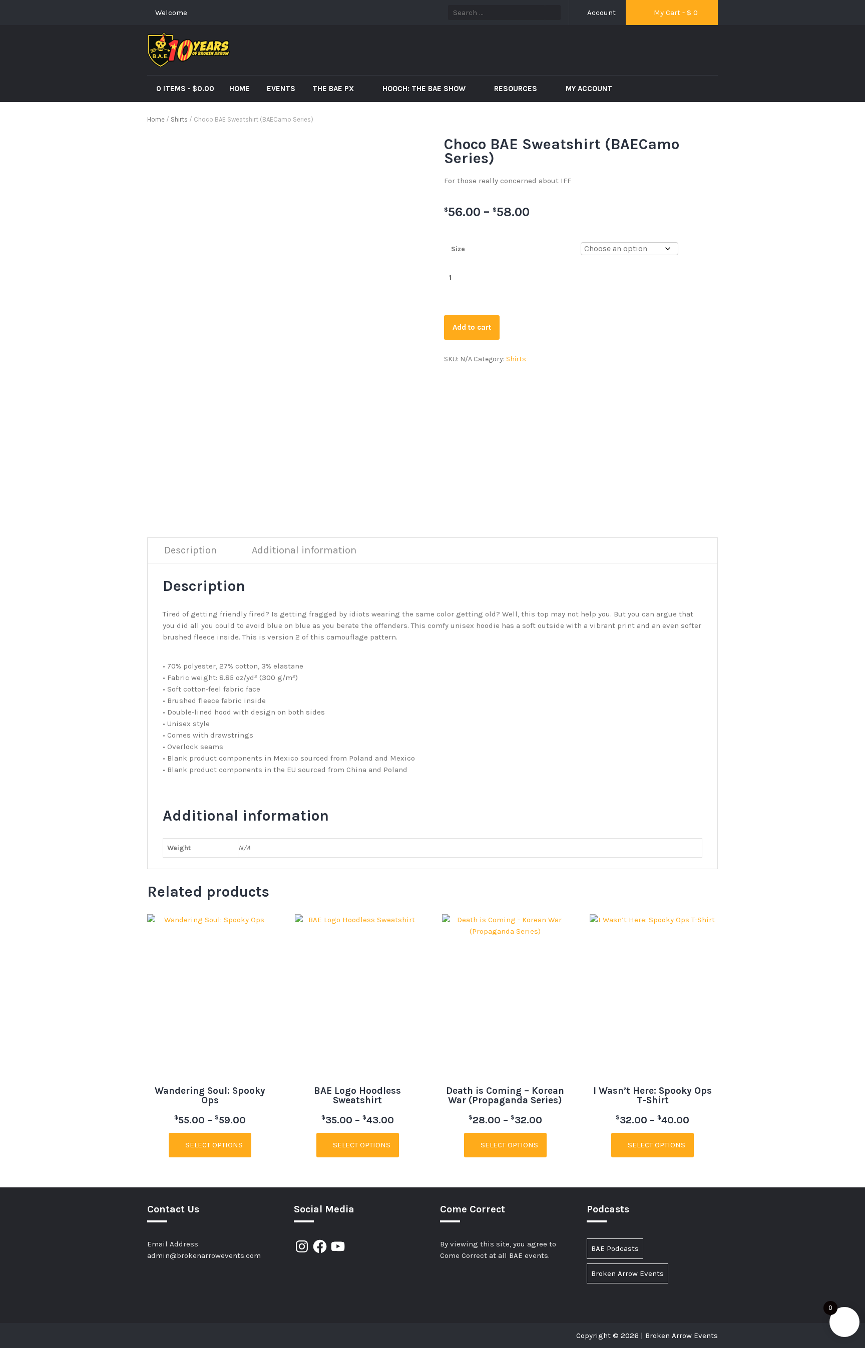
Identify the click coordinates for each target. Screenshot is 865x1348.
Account (600, 12)
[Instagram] (302, 1246)
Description (190, 550)
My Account (589, 88)
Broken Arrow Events (627, 1273)
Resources (516, 88)
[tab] (190, 550)
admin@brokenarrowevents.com (204, 1255)
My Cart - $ (675, 12)
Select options (213, 1144)
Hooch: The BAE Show (425, 88)
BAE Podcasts (615, 1248)
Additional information (304, 550)
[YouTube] (338, 1246)
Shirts (179, 119)
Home (239, 88)
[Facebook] (320, 1246)
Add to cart (472, 327)
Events (281, 88)
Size (458, 249)
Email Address (172, 1243)
